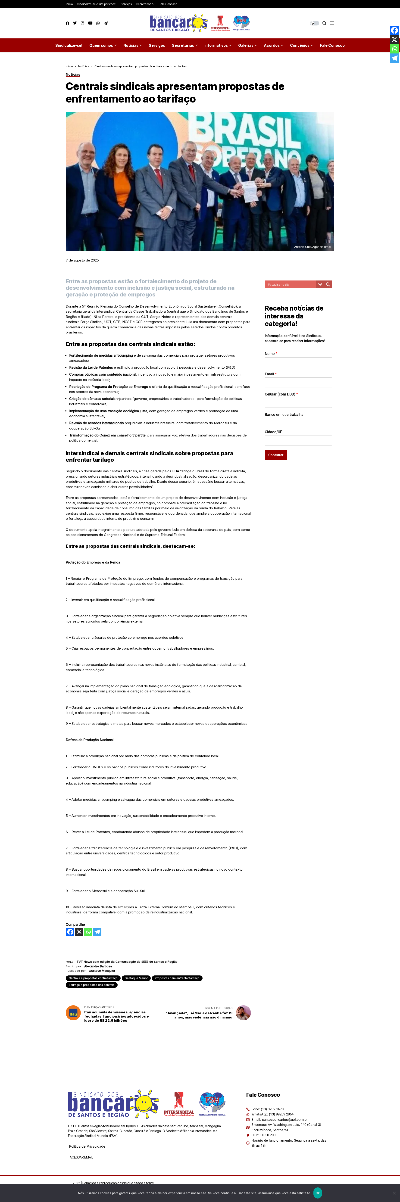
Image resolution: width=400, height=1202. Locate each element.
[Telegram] (97, 932)
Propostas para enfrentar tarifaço (177, 978)
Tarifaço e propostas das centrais (92, 985)
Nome (271, 353)
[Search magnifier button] (328, 284)
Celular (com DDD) (281, 394)
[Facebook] (70, 932)
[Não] (394, 1193)
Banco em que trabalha (284, 414)
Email (271, 374)
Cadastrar (275, 455)
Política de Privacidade (87, 1146)
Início (69, 66)
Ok (318, 1193)
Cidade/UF (273, 432)
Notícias (83, 66)
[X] (79, 932)
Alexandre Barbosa (98, 966)
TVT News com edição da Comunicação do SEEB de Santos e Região (127, 961)
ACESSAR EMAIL (81, 1157)
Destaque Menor (136, 978)
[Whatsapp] (88, 932)
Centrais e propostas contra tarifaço (93, 978)
